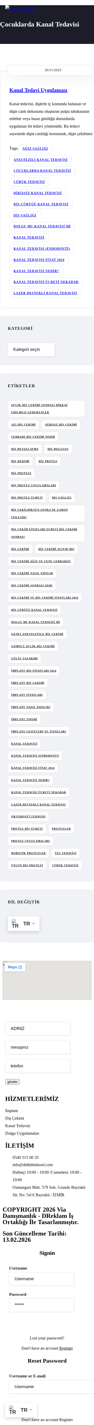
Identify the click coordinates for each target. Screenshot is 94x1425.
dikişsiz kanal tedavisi (38, 193)
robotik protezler (28, 853)
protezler (61, 828)
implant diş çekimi (27, 682)
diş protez (48, 461)
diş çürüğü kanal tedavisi (41, 204)
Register (66, 1348)
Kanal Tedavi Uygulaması (38, 90)
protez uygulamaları (30, 840)
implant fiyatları (27, 694)
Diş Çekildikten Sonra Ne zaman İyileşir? (39, 513)
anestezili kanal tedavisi (41, 160)
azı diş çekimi (23, 424)
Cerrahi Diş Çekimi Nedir (33, 436)
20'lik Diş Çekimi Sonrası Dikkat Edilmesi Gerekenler (39, 409)
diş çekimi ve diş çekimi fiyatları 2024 (44, 597)
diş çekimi (20, 549)
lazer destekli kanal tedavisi (45, 293)
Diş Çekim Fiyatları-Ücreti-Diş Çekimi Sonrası (44, 533)
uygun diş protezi (27, 865)
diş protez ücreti (27, 497)
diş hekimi (20, 461)
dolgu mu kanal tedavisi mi (42, 226)
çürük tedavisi (29, 182)
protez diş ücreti (27, 828)
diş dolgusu (58, 449)
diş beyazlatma (24, 449)
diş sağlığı (25, 215)
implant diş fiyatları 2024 (33, 670)
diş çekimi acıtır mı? (56, 549)
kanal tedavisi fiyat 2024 (39, 260)
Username (18, 1268)
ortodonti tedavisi (28, 816)
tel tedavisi (66, 853)
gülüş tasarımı (24, 658)
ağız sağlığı (35, 148)
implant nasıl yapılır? (31, 707)
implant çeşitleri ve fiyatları (38, 731)
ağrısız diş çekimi (61, 424)
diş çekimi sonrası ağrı (31, 585)
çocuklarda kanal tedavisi (42, 171)
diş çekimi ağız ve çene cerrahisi (41, 561)
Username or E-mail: (27, 1376)
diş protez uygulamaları (33, 485)
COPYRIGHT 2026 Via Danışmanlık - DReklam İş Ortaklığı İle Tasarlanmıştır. (41, 1215)
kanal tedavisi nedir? (36, 271)
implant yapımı (24, 719)
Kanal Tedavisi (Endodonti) (42, 249)
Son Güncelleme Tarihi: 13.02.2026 (35, 1236)
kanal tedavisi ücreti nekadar (46, 282)
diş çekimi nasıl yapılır (32, 573)
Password (17, 1294)
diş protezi (21, 473)
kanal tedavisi (29, 237)
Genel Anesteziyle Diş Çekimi (37, 634)
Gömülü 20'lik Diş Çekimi (33, 646)
